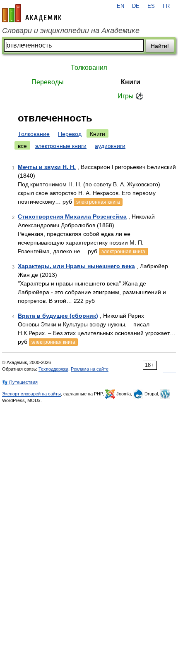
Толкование (34, 134)
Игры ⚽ (131, 96)
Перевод (70, 134)
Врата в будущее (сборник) (58, 315)
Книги (130, 82)
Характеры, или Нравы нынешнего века (76, 266)
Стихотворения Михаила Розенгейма (72, 216)
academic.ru (32, 13)
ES (151, 6)
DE (136, 6)
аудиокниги (110, 146)
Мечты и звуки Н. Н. (47, 167)
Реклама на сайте (89, 368)
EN (120, 6)
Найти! (160, 46)
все (22, 146)
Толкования (89, 67)
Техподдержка (53, 368)
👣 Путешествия (20, 382)
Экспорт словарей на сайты (31, 393)
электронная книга (98, 202)
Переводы (47, 82)
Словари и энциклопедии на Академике (71, 30)
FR (166, 6)
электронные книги (61, 146)
